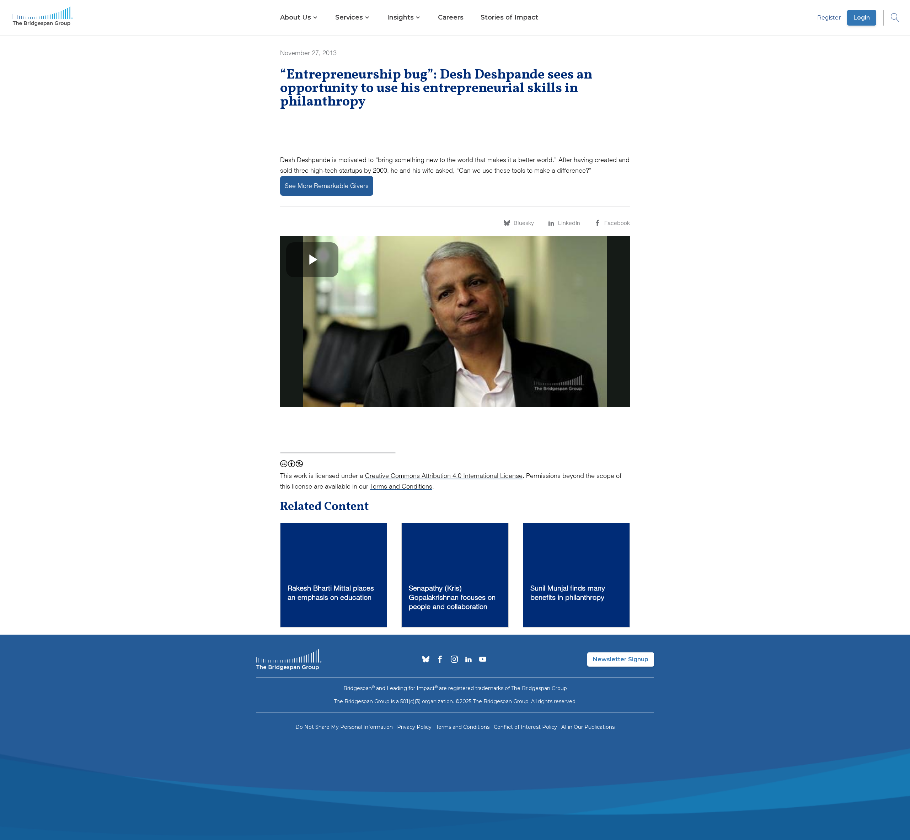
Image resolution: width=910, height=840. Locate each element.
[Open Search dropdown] (891, 18)
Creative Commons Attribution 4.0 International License (444, 476)
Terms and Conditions (401, 486)
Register (829, 17)
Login (861, 17)
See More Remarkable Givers (327, 186)
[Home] (42, 17)
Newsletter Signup (620, 659)
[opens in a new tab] (425, 660)
